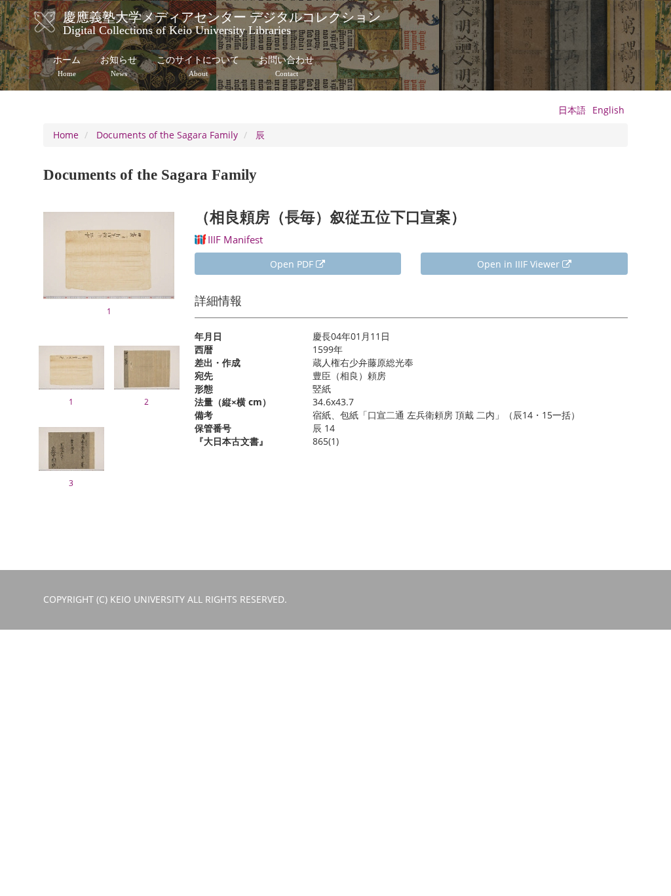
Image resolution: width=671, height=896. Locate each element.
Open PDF (293, 264)
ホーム (67, 66)
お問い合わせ (286, 66)
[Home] (58, 22)
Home (66, 135)
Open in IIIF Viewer (519, 264)
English (608, 110)
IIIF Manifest (235, 239)
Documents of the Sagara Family (167, 135)
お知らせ (118, 66)
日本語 (572, 110)
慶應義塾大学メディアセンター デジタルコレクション (222, 21)
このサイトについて (198, 66)
